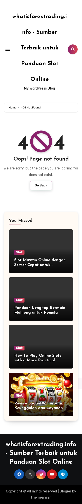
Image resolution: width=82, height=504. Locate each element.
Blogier (65, 491)
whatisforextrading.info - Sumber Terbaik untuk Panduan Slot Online (39, 48)
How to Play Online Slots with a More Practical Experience (37, 360)
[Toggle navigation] (7, 49)
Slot (19, 252)
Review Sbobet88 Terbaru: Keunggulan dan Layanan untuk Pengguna (38, 408)
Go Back (41, 185)
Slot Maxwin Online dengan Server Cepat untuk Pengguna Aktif (40, 265)
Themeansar (40, 497)
